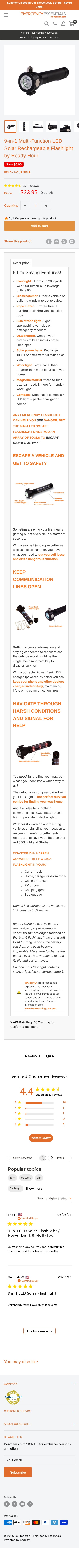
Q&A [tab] (50, 1056)
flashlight (16, 1188)
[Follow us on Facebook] (7, 1504)
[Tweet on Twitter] (64, 241)
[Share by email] (72, 241)
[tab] (21, 263)
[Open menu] (6, 15)
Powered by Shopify (17, 1539)
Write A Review (41, 1138)
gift (39, 1177)
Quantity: (11, 205)
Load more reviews (39, 1331)
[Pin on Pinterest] (56, 241)
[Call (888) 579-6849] (54, 23)
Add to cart (39, 226)
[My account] (63, 23)
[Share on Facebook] (49, 241)
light (12, 1177)
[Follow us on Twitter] (14, 1504)
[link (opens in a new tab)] (13, 1391)
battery (26, 1177)
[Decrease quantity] (25, 205)
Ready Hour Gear (17, 172)
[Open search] (46, 23)
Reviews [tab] (32, 1056)
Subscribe (18, 1472)
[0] (71, 23)
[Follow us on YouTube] (22, 1504)
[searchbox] (23, 1158)
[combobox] (54, 1198)
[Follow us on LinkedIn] (30, 1504)
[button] (71, 23)
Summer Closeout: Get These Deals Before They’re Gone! (39, 4)
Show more (34, 1188)
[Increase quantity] (46, 205)
